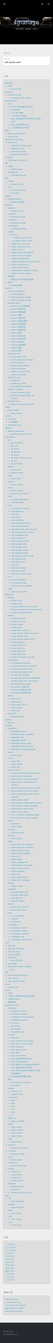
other (7, 990)
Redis (10, 696)
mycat (11, 904)
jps (12, 969)
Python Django (17, 294)
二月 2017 (9, 1277)
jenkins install (17, 473)
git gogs (15, 455)
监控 (10, 282)
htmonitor (12, 220)
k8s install (12, 978)
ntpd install (16, 1142)
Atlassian (12, 1008)
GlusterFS (12, 142)
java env (11, 946)
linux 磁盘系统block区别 (21, 1067)
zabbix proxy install (20, 267)
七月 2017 (9, 1262)
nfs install (15, 1085)
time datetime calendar (21, 386)
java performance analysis (19, 966)
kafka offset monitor (20, 868)
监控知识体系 (17, 285)
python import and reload (22, 404)
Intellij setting (17, 184)
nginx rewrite (17, 1133)
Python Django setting (21, 297)
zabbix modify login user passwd (26, 261)
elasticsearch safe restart (22, 809)
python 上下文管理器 (20, 306)
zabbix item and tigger (21, 255)
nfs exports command (21, 1082)
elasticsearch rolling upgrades (24, 806)
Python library (14, 377)
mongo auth (16, 600)
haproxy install (17, 1121)
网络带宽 (12, 1002)
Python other (14, 401)
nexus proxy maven (19, 493)
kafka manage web (19, 862)
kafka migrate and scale (21, 865)
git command (17, 443)
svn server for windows (21, 586)
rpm (10, 496)
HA (6, 163)
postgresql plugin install (22, 672)
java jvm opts (14, 951)
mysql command (18, 618)
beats (10, 752)
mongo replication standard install (26, 609)
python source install (20, 371)
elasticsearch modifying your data (26, 803)
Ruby (7, 407)
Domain (8, 157)
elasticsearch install (20, 800)
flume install (16, 826)
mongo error (16, 604)
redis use (15, 710)
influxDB (11, 713)
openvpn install (18, 1154)
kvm (10, 476)
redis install (16, 702)
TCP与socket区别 (19, 116)
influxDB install (17, 717)
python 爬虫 (16, 333)
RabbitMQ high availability (22, 734)
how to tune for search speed (24, 818)
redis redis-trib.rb (19, 705)
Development (11, 101)
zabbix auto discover (20, 244)
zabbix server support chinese (24, 270)
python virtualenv (18, 374)
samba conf (16, 1091)
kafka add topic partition (22, 844)
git (9, 440)
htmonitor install (18, 223)
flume (10, 821)
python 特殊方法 (18, 336)
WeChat (8, 428)
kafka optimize (17, 871)
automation (10, 437)
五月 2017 (9, 1268)
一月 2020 (9, 1244)
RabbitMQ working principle (23, 749)
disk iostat (13, 136)
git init (14, 461)
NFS (10, 1079)
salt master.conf (18, 559)
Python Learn (14, 303)
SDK (10, 86)
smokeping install (19, 229)
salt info (14, 514)
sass (10, 1216)
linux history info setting (22, 1044)
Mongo (11, 597)
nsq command (17, 916)
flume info (15, 824)
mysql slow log (18, 648)
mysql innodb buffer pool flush (25, 633)
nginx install (16, 1127)
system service (12, 1005)
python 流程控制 (18, 330)
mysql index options (20, 630)
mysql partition (18, 642)
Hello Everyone (12, 1299)
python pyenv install (20, 365)
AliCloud (9, 83)
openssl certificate (19, 1148)
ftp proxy (15, 1171)
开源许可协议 (14, 999)
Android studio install (20, 98)
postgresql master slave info (24, 666)
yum (10, 589)
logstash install (18, 901)
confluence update (19, 1020)
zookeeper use (17, 937)
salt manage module (20, 541)
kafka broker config (20, 850)
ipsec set (15, 1189)
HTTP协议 (15, 110)
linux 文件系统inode (19, 125)
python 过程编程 (18, 345)
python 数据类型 (18, 327)
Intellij (10, 181)
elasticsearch (14, 770)
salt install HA (17, 520)
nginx (10, 1124)
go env (11, 722)
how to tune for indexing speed (25, 815)
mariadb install (17, 1032)
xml (9, 1222)
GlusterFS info (17, 148)
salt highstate (17, 511)
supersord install (18, 1166)
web (7, 1195)
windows (12, 1183)
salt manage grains (19, 535)
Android (8, 92)
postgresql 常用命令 (20, 687)
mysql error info (18, 621)
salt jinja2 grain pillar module (24, 529)
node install (13, 987)
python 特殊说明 (18, 339)
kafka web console (19, 877)
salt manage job (18, 538)
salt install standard (20, 526)
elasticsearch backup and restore (26, 773)
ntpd (10, 1139)
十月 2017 (9, 1253)
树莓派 (11, 276)
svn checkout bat (18, 583)
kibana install (17, 886)
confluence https (18, 1011)
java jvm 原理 (14, 954)
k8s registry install (16, 981)
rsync (10, 1157)
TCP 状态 (12, 419)
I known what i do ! (26, 28)
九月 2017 (9, 1256)
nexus (10, 488)
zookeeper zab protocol (22, 940)
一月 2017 (9, 1280)
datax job (15, 767)
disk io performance (17, 134)
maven (11, 481)
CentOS (11, 1035)
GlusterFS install (18, 151)
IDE (6, 178)
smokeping (13, 226)
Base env (15, 1038)
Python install (14, 354)
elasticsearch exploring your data (26, 788)
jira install (15, 1026)
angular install (17, 1207)
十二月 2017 (10, 1247)
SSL (10, 1198)
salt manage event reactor (22, 532)
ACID (10, 993)
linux (13, 1103)
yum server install (19, 592)
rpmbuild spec (17, 502)
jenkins (11, 467)
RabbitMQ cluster (19, 731)
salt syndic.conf (13, 62)
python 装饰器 (17, 342)
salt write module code (21, 574)
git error (15, 446)
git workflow (16, 464)
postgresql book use (20, 663)
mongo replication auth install (24, 606)
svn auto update (18, 580)
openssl (11, 1145)
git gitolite (15, 452)
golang (8, 719)
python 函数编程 (18, 312)
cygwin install (17, 1186)
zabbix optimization (20, 264)
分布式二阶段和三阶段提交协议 (21, 996)
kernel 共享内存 (18, 202)
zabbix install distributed (22, 252)
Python (8, 288)
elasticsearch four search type (24, 791)
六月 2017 (9, 1265)
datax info (15, 761)
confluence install (18, 1014)
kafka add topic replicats (22, 847)
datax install (16, 764)
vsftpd (11, 1169)
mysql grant (16, 627)
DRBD (10, 166)
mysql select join (18, 645)
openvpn (12, 1151)
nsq (9, 913)
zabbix (11, 232)
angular (11, 1204)
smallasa (26, 22)
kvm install (16, 479)
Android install (14, 95)
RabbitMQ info (17, 737)
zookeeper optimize (20, 934)
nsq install (15, 922)
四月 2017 (9, 1271)
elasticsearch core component (24, 779)
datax (10, 758)
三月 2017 (9, 1274)
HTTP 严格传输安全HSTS (22, 107)
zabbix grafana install (20, 247)
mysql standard (18, 651)
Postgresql (13, 660)
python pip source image (22, 360)
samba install (17, 1094)
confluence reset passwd (22, 1017)
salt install (15, 517)
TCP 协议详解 (17, 113)
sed (12, 1109)
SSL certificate (17, 1201)
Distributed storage (14, 139)
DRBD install (16, 169)
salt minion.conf (18, 562)
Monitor (8, 205)
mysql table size (18, 654)
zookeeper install (18, 928)
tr (12, 1115)
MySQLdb (15, 380)
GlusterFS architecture (21, 145)
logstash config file (19, 892)
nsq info (14, 919)
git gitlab (15, 449)
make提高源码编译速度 (21, 1076)
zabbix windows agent (21, 273)
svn (9, 577)
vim (9, 187)
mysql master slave (19, 636)
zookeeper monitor (19, 931)
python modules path (20, 392)
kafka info (15, 856)
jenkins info (16, 470)
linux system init (18, 1056)
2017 (7, 53)
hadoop (8, 725)
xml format (16, 1225)
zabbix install (17, 250)
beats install (16, 755)
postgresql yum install (21, 684)
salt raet (15, 565)
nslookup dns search (17, 160)
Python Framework (16, 291)
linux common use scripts (22, 1041)
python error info (18, 357)
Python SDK (16, 89)
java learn (12, 957)
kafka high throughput (21, 853)
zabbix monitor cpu (22, 238)
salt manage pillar (19, 544)
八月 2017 (9, 1259)
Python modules (15, 389)
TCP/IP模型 (13, 422)
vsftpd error (16, 1175)
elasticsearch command (21, 776)
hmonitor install (18, 217)
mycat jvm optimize (20, 907)
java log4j (12, 963)
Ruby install (13, 410)
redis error (16, 699)
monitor (14, 235)
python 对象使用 (18, 318)
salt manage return (19, 547)
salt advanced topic (20, 508)
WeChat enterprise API (21, 434)
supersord (12, 1163)
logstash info (17, 898)
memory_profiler (18, 383)
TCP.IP (8, 416)
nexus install (16, 490)
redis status (16, 708)
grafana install (17, 833)
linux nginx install (18, 1050)
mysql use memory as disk (23, 657)
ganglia (11, 208)
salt (9, 505)
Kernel (8, 196)
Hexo (16, 1334)
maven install (17, 484)
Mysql (11, 615)
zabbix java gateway (20, 258)
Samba (11, 1088)
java (7, 942)
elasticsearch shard (19, 812)
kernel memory (14, 199)
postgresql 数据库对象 (21, 690)
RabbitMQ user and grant (22, 746)
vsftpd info (16, 1178)
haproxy (11, 1118)
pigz (13, 1106)
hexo (10, 1210)
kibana (11, 883)
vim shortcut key (18, 190)
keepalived (13, 172)
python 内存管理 (18, 309)
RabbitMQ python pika (21, 743)
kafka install (16, 859)
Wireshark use (14, 425)
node (7, 984)
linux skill (15, 1053)
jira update (16, 1029)
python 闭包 (16, 351)
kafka (10, 841)
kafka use (15, 874)
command (12, 1097)
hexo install (16, 1213)
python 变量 (16, 315)
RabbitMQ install (18, 740)
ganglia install (17, 211)
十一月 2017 (10, 1250)
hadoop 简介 (16, 838)
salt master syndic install (22, 556)
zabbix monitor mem (23, 241)
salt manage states (19, 550)
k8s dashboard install (17, 975)
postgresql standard (20, 675)
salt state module (19, 568)
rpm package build (19, 499)
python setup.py (18, 368)
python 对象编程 (18, 324)
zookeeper (13, 925)
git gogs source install (21, 458)
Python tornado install (21, 300)
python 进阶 (16, 348)
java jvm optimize (16, 949)
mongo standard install (21, 612)
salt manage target (19, 553)
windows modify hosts (21, 1192)
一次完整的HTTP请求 (20, 128)
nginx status (16, 1136)
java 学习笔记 (17, 960)
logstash (12, 889)
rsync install (16, 1160)
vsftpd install (17, 1180)
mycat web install (19, 910)
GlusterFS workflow (20, 154)
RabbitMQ (12, 728)
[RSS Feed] (42, 4)
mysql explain (17, 624)
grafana (11, 829)
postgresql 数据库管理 (21, 693)
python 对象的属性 (19, 321)
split (13, 1112)
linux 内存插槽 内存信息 (21, 1059)
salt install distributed (20, 523)
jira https (15, 1023)
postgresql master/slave (22, 669)
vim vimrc (15, 193)
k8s (7, 972)
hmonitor (12, 214)
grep (13, 1100)
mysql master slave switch (23, 639)
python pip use (17, 363)
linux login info (17, 1047)
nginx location (17, 1130)
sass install (16, 1219)
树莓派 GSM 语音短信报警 (22, 279)
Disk (7, 131)
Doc (10, 104)
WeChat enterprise (16, 431)
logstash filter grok (19, 895)
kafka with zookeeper (20, 880)
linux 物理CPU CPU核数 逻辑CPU (25, 1065)
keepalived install (18, 175)
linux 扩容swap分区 (19, 1062)
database (9, 595)
